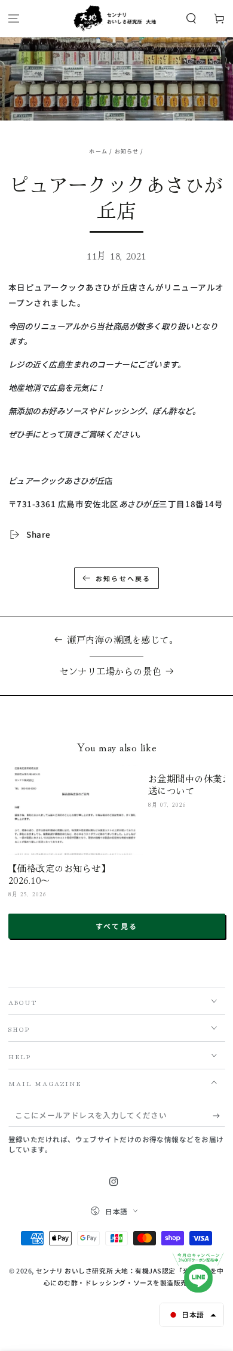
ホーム (98, 151)
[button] (191, 19)
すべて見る (117, 926)
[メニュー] (14, 19)
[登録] (219, 1116)
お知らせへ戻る (123, 578)
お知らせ (127, 151)
